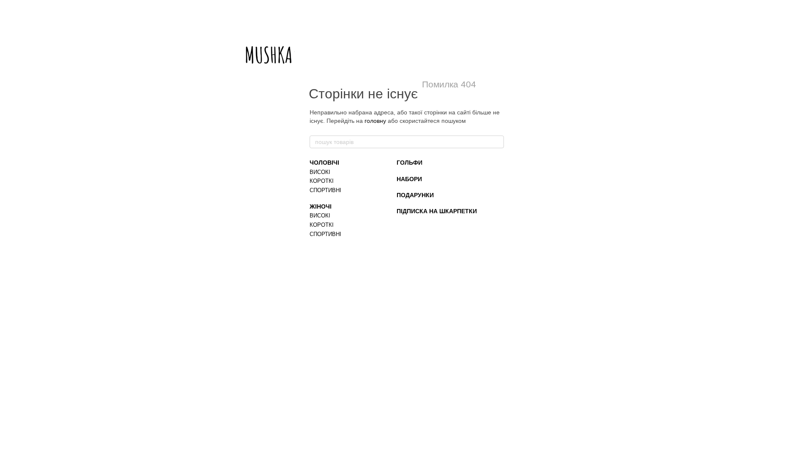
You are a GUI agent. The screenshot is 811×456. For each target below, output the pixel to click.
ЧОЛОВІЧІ (324, 162)
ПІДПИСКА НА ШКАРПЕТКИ (437, 211)
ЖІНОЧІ (321, 206)
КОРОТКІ (322, 181)
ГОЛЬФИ (409, 162)
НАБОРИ (409, 179)
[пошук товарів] (497, 142)
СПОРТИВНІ (325, 190)
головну (375, 120)
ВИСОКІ (320, 172)
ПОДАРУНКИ (415, 195)
